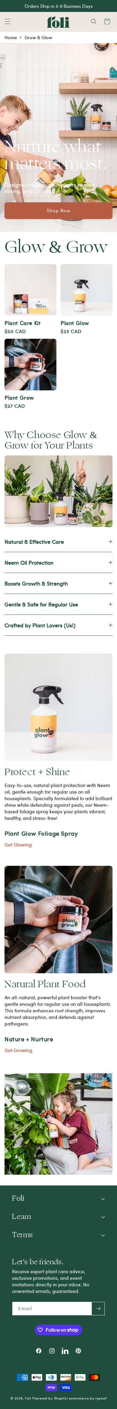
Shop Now (58, 210)
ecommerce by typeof (87, 1398)
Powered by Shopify (49, 1398)
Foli (28, 1398)
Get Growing (18, 1050)
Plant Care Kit (22, 323)
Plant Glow (75, 323)
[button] (7, 21)
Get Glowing (18, 844)
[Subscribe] (98, 1308)
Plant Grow (19, 397)
